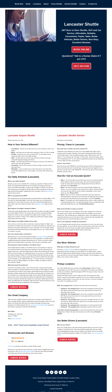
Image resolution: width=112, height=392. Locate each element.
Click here (25, 346)
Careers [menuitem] (82, 4)
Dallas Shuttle (51, 378)
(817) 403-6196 (81, 66)
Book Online (81, 49)
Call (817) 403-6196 (56, 388)
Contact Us (70, 381)
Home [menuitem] (28, 4)
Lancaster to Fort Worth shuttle (39, 305)
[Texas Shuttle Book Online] (30, 40)
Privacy (64, 381)
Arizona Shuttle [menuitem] (70, 4)
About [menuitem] (46, 4)
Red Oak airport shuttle (27, 351)
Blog (77, 378)
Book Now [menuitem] (19, 4)
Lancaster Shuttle (42, 236)
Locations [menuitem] (37, 4)
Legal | (59, 381)
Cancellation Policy (50, 381)
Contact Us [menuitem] (92, 4)
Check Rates (18, 287)
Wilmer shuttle (40, 204)
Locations (72, 378)
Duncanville (49, 191)
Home (35, 378)
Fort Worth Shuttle (62, 378)
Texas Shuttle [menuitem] (56, 4)
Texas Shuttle (42, 378)
